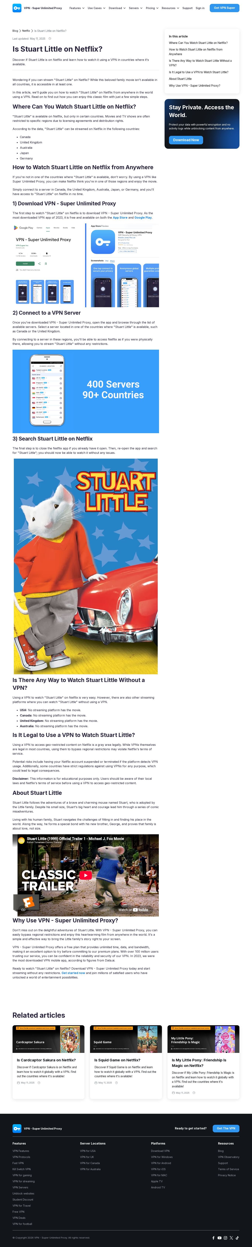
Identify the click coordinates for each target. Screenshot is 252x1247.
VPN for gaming (22, 1175)
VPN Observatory (228, 1157)
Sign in (200, 8)
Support (187, 8)
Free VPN (18, 1211)
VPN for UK (87, 1157)
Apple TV (157, 1181)
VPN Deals (19, 1217)
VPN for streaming (24, 1181)
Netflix (26, 30)
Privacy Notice (227, 1175)
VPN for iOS (158, 1169)
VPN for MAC (159, 1175)
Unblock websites (23, 1193)
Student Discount (23, 1199)
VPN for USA (88, 1150)
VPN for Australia (90, 1169)
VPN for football (22, 1223)
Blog (15, 30)
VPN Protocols (21, 1157)
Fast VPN (18, 1163)
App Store (120, 217)
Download (115, 8)
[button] (77, 8)
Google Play (143, 217)
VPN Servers (20, 1187)
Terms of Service (228, 1169)
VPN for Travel (22, 1205)
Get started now (73, 973)
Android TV (158, 1187)
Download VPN (160, 1150)
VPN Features (21, 1150)
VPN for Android (161, 1163)
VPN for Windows (162, 1157)
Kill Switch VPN (22, 1169)
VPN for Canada (90, 1163)
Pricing (150, 8)
